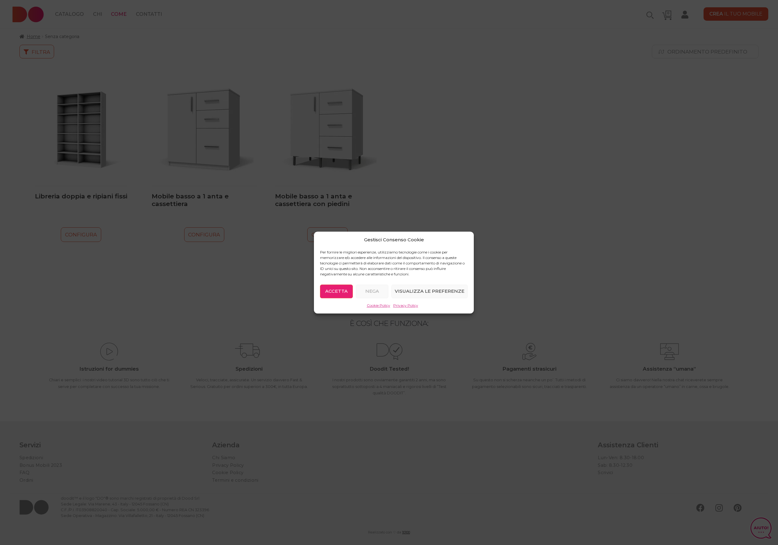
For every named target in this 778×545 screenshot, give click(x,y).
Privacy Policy (405, 305)
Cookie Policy (378, 305)
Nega (372, 291)
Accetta (336, 291)
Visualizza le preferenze (429, 291)
